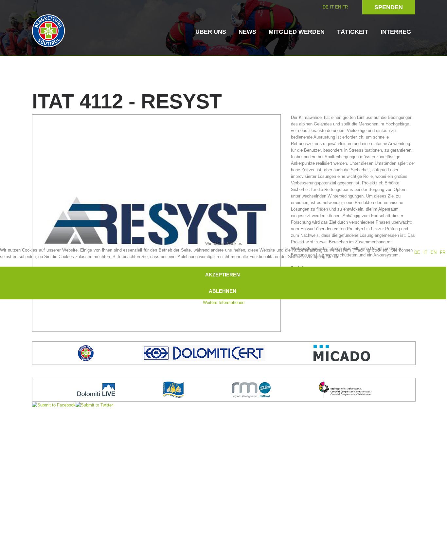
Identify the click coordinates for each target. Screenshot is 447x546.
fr (442, 252)
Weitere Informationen (223, 302)
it (425, 252)
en (434, 252)
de (417, 252)
